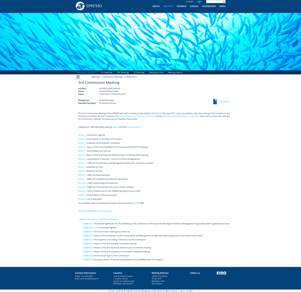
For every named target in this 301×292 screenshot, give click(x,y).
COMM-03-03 (88, 235)
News (222, 6)
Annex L (81, 179)
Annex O (82, 191)
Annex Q (82, 199)
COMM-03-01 (88, 223)
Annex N (82, 187)
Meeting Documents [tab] (88, 219)
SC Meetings (139, 72)
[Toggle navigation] (78, 76)
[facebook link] (218, 273)
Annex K (81, 175)
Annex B (81, 139)
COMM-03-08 (88, 255)
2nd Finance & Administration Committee (181, 116)
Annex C (81, 143)
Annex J (81, 171)
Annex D (82, 147)
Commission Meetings (86, 72)
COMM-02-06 (88, 247)
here (134, 203)
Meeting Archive (156, 72)
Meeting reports (175, 72)
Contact (189, 1)
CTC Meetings (107, 72)
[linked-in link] (221, 273)
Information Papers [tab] (108, 219)
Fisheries (181, 6)
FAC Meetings (123, 72)
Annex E (81, 151)
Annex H (82, 163)
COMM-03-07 (88, 251)
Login (199, 1)
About (156, 6)
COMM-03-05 (88, 243)
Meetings (168, 6)
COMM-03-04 (88, 239)
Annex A (81, 135)
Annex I (81, 167)
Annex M (82, 183)
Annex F (81, 155)
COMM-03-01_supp (91, 227)
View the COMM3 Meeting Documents (95, 211)
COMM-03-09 (88, 259)
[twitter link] (224, 273)
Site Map (189, 291)
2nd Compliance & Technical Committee (137, 116)
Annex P (81, 195)
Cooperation (209, 6)
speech (115, 127)
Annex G (82, 159)
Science (194, 6)
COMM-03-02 (88, 231)
